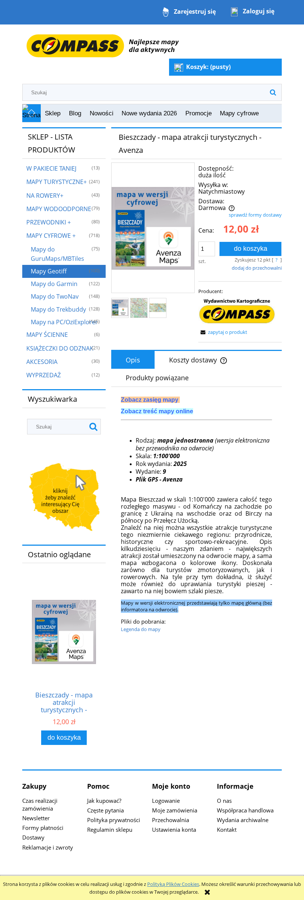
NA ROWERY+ (44, 195)
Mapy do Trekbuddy (58, 309)
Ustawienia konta (174, 829)
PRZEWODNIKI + (48, 222)
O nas (224, 800)
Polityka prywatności (113, 820)
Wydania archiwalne (242, 820)
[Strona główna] (102, 42)
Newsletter (36, 818)
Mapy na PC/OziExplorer (64, 322)
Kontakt (227, 829)
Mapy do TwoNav (55, 296)
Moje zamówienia (174, 810)
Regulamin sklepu (109, 829)
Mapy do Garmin (54, 284)
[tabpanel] (196, 515)
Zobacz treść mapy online (157, 411)
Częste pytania (105, 810)
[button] (222, 332)
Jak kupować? (104, 800)
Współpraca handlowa (245, 810)
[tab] (133, 360)
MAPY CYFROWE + (51, 235)
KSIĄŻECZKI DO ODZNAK (59, 348)
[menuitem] (53, 113)
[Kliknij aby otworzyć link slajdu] (64, 498)
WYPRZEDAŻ (43, 375)
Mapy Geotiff (49, 271)
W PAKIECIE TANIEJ (51, 168)
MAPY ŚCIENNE (47, 335)
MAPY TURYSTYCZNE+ (56, 182)
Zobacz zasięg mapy (149, 400)
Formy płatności (42, 827)
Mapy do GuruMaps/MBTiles (57, 254)
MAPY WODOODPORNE (58, 209)
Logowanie (166, 800)
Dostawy (33, 837)
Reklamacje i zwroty (47, 847)
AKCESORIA (41, 362)
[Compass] (236, 311)
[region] (64, 498)
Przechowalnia (170, 820)
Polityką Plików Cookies (173, 884)
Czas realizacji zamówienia (39, 804)
